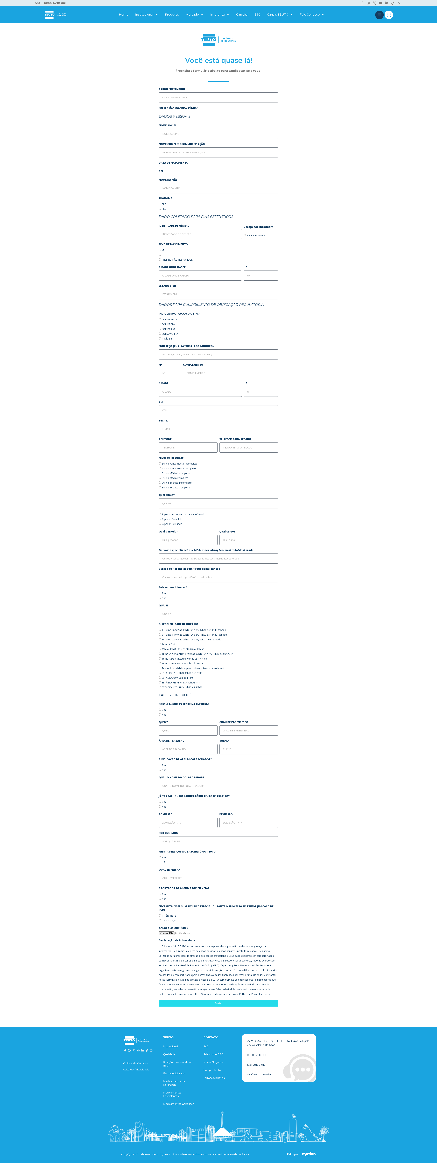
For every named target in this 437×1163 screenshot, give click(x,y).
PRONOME (165, 198)
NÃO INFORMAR (255, 235)
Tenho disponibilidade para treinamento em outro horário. (194, 668)
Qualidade (169, 1054)
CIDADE (163, 383)
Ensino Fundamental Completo (179, 468)
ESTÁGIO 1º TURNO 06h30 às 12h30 (182, 673)
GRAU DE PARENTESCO (233, 722)
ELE (164, 204)
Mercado (192, 14)
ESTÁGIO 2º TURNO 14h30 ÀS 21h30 (182, 687)
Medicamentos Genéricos (178, 1103)
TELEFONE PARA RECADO (235, 439)
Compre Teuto (212, 1070)
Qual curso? (167, 495)
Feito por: (293, 1154)
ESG (257, 14)
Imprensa (217, 14)
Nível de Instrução (171, 457)
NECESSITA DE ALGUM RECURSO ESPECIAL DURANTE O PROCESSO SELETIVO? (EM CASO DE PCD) (216, 908)
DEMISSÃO (226, 814)
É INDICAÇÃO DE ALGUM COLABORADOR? (186, 759)
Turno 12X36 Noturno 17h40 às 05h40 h (184, 663)
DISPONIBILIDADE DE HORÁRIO (178, 624)
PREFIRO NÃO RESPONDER (177, 259)
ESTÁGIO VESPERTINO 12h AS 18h (181, 682)
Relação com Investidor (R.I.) (177, 1064)
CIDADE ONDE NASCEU (173, 267)
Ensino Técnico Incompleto (177, 482)
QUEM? (163, 722)
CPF (161, 171)
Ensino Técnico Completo (176, 487)
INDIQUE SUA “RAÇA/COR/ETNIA (179, 313)
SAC (205, 1046)
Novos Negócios (213, 1062)
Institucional (144, 14)
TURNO (224, 740)
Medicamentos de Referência (174, 1083)
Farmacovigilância (174, 1073)
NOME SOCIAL (168, 125)
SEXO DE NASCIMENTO (173, 244)
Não (164, 598)
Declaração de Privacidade (177, 940)
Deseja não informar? (258, 227)
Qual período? (168, 531)
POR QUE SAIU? (168, 833)
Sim (164, 593)
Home (123, 14)
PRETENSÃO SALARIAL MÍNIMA (178, 107)
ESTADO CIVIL (168, 285)
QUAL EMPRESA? (169, 869)
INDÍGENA (167, 338)
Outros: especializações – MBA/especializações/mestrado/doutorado (206, 550)
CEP (161, 402)
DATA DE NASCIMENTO (173, 162)
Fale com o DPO (213, 1054)
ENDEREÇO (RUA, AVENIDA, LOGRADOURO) (186, 346)
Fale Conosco (310, 14)
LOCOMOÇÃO (169, 920)
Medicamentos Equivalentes (172, 1094)
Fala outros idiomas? (173, 587)
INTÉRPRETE (169, 915)
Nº (160, 364)
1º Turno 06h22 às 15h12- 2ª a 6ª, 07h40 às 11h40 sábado (194, 630)
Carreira (242, 14)
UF (245, 267)
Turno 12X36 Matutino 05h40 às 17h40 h (184, 658)
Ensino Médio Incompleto (176, 473)
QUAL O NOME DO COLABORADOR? (181, 777)
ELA (164, 209)
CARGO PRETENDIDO (172, 89)
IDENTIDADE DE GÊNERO (174, 225)
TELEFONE (165, 439)
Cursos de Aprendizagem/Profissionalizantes (189, 568)
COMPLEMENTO (193, 364)
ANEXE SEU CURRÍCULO (173, 928)
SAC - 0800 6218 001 (50, 3)
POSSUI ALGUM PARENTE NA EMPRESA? (184, 704)
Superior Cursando (172, 523)
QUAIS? (163, 605)
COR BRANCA (169, 319)
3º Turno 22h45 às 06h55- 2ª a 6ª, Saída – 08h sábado (191, 639)
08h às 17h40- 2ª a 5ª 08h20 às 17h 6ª (183, 649)
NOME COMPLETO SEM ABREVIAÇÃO (182, 144)
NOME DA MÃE (168, 179)
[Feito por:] (309, 1154)
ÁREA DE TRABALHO (172, 740)
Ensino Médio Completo (175, 478)
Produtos (172, 14)
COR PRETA (168, 324)
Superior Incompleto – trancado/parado (184, 514)
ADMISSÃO (166, 814)
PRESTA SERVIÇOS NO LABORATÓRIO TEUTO (187, 851)
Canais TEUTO (277, 14)
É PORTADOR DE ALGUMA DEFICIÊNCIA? (184, 888)
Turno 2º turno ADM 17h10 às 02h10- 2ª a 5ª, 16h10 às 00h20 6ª (197, 653)
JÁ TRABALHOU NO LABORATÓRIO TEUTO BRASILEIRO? (194, 796)
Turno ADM (168, 644)
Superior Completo (172, 519)
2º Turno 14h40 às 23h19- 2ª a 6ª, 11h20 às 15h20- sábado (194, 634)
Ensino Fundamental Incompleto (180, 463)
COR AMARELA (170, 333)
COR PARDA (168, 329)
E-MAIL (163, 420)
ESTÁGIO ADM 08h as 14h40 (178, 677)
